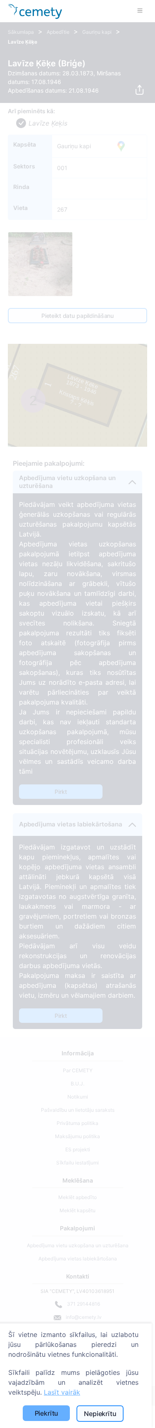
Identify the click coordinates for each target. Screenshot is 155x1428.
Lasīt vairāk (62, 1392)
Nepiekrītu (100, 1413)
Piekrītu (47, 1413)
